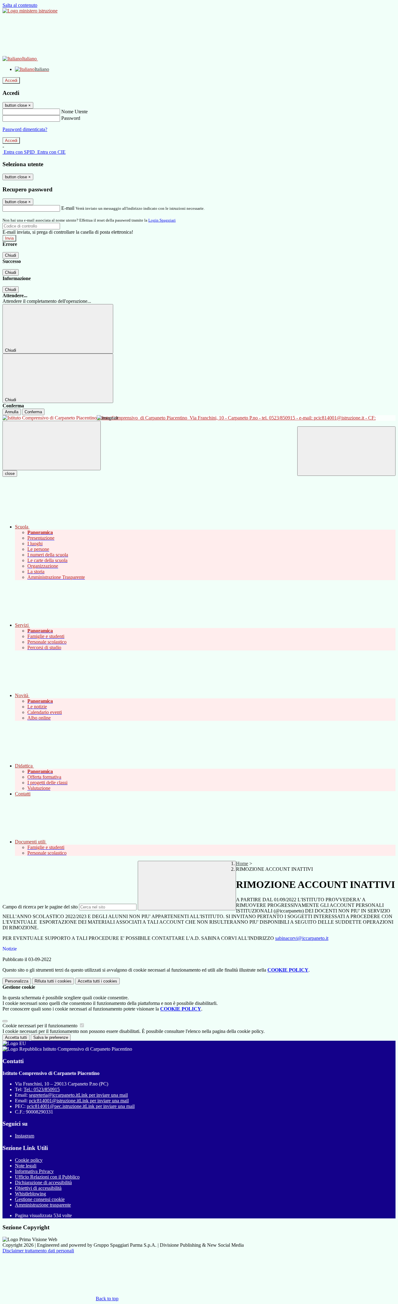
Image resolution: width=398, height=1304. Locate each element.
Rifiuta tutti (53, 981)
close (10, 473)
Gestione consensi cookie (40, 1199)
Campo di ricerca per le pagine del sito (40, 906)
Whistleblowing (30, 1193)
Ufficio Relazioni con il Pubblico (47, 1177)
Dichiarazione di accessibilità (43, 1182)
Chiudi (10, 255)
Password (70, 118)
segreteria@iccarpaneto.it (78, 1095)
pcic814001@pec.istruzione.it (81, 1106)
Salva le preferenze (50, 1037)
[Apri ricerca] (346, 451)
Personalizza (16, 981)
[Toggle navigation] (51, 445)
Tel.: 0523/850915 (42, 1089)
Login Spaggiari (162, 220)
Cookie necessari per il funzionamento (40, 1025)
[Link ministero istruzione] (30, 10)
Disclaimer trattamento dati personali (38, 1250)
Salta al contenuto (19, 5)
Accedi (11, 80)
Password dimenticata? (24, 129)
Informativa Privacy (34, 1171)
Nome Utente (74, 111)
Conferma (33, 412)
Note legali (25, 1165)
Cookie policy (29, 1160)
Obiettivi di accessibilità (38, 1188)
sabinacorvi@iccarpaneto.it (301, 938)
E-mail (67, 208)
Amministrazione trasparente (43, 1205)
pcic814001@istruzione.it (79, 1100)
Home (242, 863)
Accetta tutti (97, 981)
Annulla (11, 412)
